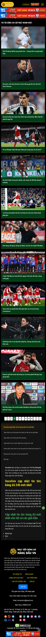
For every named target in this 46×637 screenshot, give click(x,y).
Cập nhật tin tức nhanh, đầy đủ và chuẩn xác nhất (18, 443)
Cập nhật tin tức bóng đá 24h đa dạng (15, 438)
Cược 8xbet (35, 4)
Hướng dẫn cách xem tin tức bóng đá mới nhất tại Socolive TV (22, 448)
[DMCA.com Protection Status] (23, 625)
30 (31, 418)
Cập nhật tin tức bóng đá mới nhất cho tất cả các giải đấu (21, 432)
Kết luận (6, 459)
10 (26, 418)
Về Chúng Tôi (17, 574)
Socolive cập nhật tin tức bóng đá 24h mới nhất (19, 427)
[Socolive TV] (7, 4)
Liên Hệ (32, 581)
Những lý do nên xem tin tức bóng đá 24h (16, 454)
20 (28, 418)
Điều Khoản (29, 574)
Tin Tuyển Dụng (32, 578)
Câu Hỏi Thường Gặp (19, 581)
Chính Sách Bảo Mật (16, 578)
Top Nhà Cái (26, 4)
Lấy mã (23, 587)
